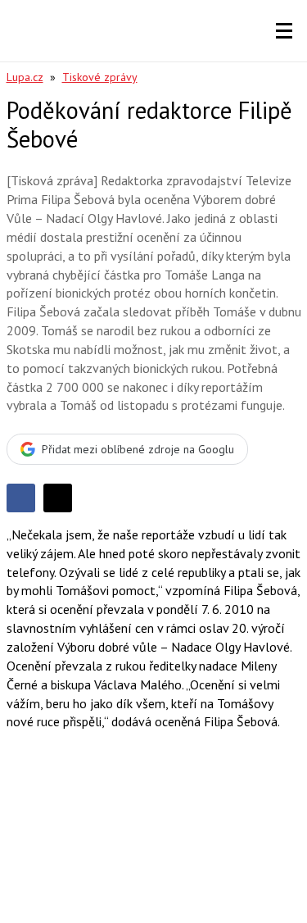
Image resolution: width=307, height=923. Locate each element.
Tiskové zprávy (100, 77)
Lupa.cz (25, 77)
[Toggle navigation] (284, 31)
